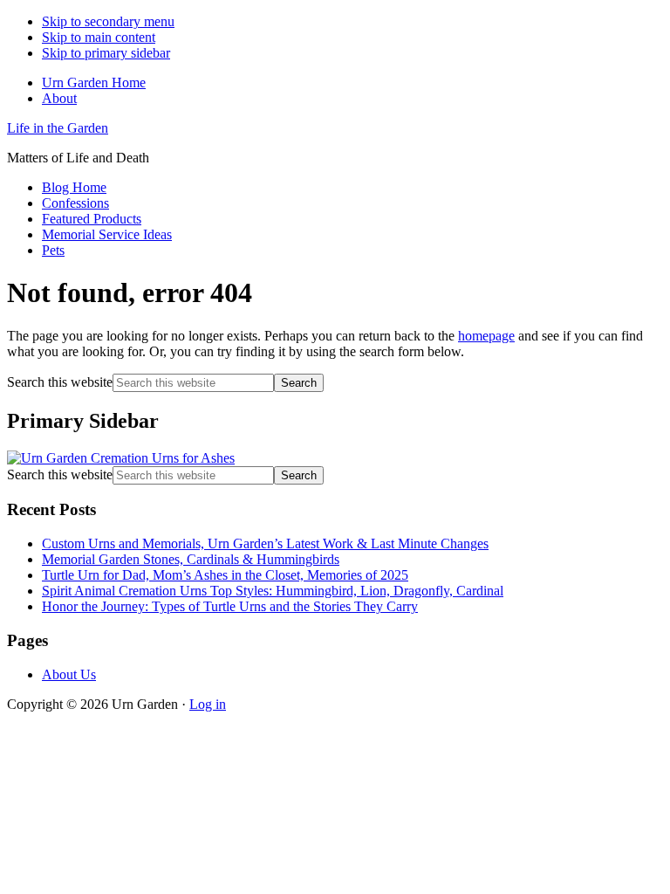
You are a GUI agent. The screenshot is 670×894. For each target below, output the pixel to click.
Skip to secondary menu (108, 21)
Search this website (60, 382)
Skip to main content (98, 37)
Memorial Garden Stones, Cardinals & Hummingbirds (190, 559)
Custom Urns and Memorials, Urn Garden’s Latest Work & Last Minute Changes (265, 543)
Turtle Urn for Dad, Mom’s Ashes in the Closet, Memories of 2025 (225, 574)
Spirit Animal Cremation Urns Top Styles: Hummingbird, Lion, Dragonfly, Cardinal (272, 590)
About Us (69, 674)
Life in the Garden (57, 127)
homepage (486, 335)
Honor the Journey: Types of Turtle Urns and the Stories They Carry (230, 606)
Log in (207, 704)
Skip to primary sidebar (106, 52)
